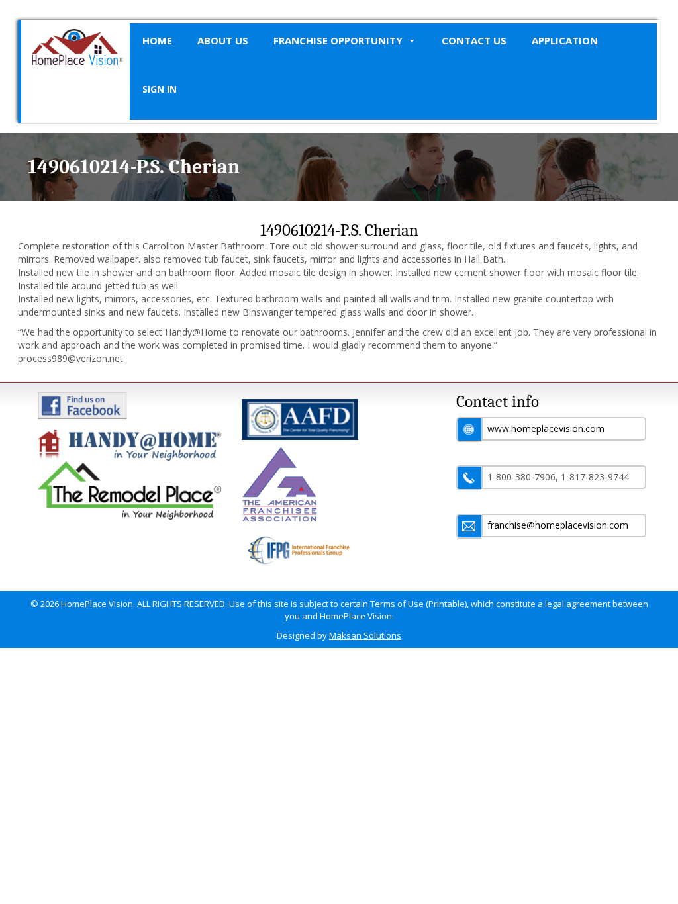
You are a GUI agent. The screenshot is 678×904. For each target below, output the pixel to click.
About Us (222, 40)
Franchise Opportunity (338, 40)
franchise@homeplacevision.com (557, 525)
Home (157, 40)
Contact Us (474, 40)
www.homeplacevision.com (546, 428)
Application (565, 40)
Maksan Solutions (365, 635)
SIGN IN (159, 89)
